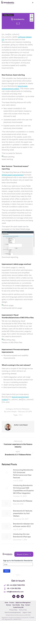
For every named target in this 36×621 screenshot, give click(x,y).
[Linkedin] (18, 596)
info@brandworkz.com (15, 591)
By (10, 411)
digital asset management (13, 175)
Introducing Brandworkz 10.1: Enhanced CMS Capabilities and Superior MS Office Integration (23, 489)
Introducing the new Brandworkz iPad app (22, 535)
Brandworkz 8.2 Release (22, 501)
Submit (7, 571)
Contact (27, 605)
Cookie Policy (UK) (18, 607)
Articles (20, 414)
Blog (22, 605)
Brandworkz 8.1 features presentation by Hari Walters (22, 513)
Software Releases (8, 15)
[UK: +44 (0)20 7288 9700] (4, 585)
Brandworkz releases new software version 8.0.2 (23, 525)
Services (8, 605)
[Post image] (6, 472)
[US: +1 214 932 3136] (5, 588)
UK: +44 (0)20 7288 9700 (16, 585)
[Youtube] (22, 596)
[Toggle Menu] (33, 2)
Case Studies (16, 605)
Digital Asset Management (23, 602)
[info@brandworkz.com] (4, 592)
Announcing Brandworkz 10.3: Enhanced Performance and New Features (23, 474)
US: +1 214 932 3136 (14, 588)
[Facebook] (13, 596)
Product (11, 602)
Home (6, 602)
